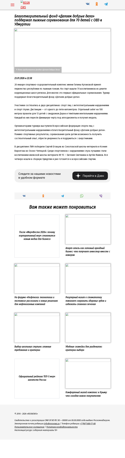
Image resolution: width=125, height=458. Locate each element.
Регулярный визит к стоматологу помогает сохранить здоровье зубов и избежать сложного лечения (86, 301)
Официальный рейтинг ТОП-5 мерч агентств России (37, 378)
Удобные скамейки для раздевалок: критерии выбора (84, 348)
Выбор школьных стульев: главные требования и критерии (32, 348)
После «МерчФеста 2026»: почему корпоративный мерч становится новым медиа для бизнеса (37, 235)
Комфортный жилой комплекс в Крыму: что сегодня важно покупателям (86, 394)
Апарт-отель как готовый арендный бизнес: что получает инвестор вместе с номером (88, 251)
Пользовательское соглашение (29, 427)
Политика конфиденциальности (62, 427)
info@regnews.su (52, 423)
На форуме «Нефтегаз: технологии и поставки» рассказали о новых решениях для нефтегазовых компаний (36, 301)
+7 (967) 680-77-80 (88, 423)
